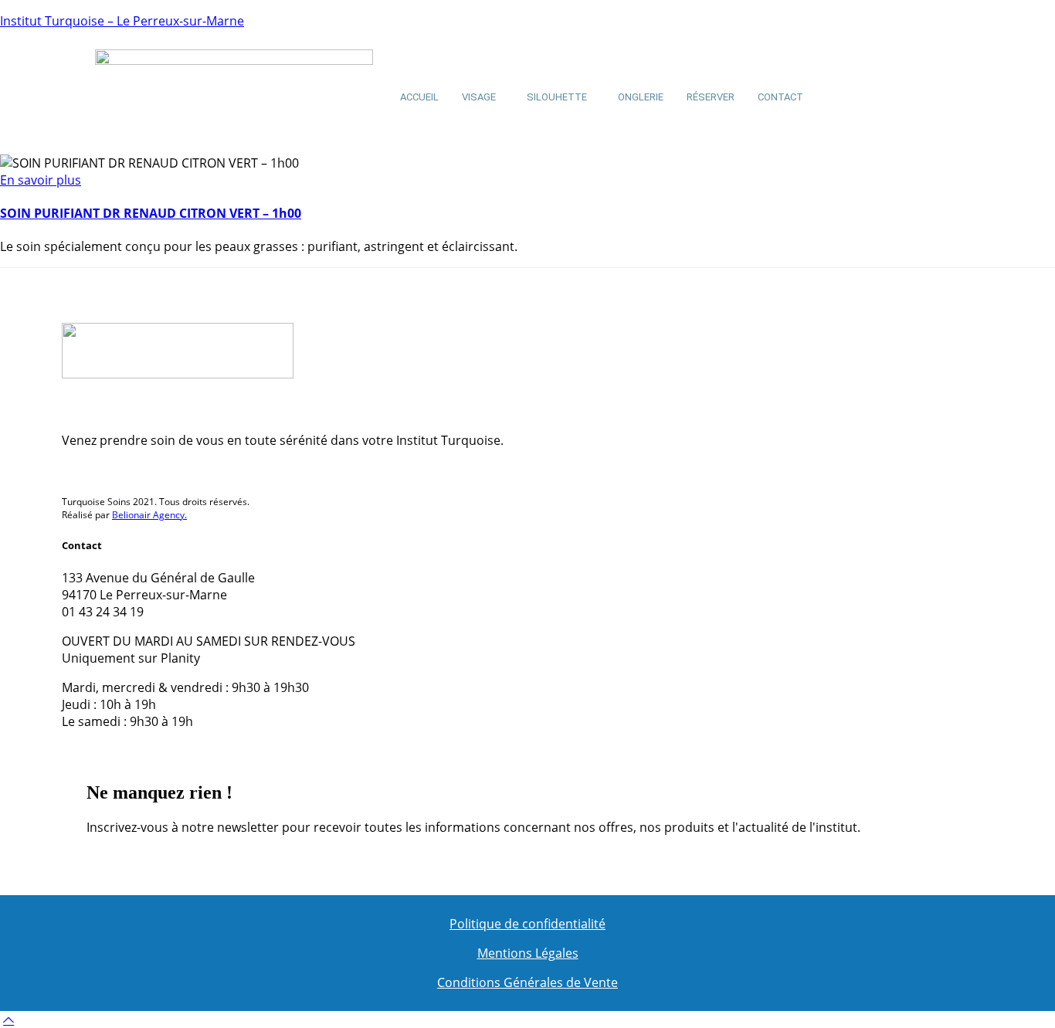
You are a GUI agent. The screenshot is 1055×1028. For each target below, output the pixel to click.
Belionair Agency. (149, 514)
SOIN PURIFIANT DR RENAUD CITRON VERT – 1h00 (150, 213)
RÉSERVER (710, 97)
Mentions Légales (527, 953)
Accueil (419, 97)
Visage (479, 97)
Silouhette (557, 97)
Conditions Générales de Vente (527, 982)
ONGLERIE (640, 97)
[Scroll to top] (8, 1019)
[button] (482, 97)
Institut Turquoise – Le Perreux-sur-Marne (122, 20)
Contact (780, 97)
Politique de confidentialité (527, 923)
